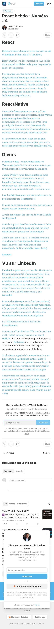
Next (45, 453)
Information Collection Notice (35, 595)
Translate (8, 11)
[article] (27, 517)
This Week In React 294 (15, 530)
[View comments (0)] (11, 35)
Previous (10, 453)
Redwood (19, 341)
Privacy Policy (28, 597)
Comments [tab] (8, 471)
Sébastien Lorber (15, 26)
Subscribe (39, 3)
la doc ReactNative (36, 132)
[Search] (49, 503)
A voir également (12, 214)
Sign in (48, 3)
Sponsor (6, 254)
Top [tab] (5, 504)
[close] (46, 534)
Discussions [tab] (22, 504)
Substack (14, 623)
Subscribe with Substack (29, 586)
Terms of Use (41, 592)
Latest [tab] (12, 504)
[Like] (4, 35)
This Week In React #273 (15, 511)
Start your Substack (20, 617)
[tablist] (13, 471)
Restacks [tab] (19, 471)
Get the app (40, 617)
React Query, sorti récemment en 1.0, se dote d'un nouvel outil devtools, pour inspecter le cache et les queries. (26, 64)
